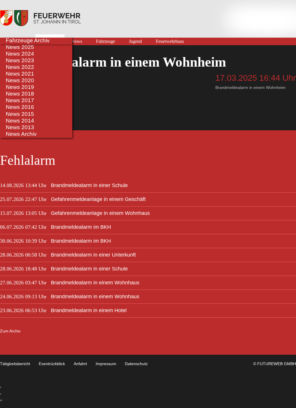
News (76, 41)
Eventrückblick (52, 363)
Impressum (106, 363)
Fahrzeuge (105, 41)
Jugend (135, 41)
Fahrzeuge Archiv (28, 40)
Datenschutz (136, 363)
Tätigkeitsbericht (15, 363)
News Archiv (21, 134)
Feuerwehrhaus (170, 41)
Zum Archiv (10, 331)
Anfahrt (80, 363)
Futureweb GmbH (276, 363)
